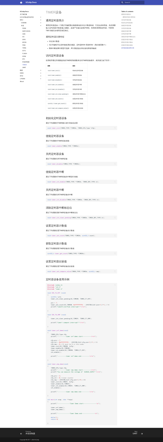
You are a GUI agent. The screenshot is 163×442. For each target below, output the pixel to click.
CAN (23, 34)
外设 (22, 25)
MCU (21, 20)
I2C (23, 37)
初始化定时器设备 (127, 23)
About (22, 81)
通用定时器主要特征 (129, 17)
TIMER (24, 65)
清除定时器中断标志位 (128, 37)
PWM (24, 28)
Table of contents (127, 11)
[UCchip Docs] (21, 2)
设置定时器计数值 (127, 39)
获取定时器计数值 (127, 42)
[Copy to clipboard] (115, 128)
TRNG (24, 48)
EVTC (24, 51)
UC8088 (23, 23)
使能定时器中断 (126, 31)
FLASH (24, 53)
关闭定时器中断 (126, 34)
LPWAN (22, 79)
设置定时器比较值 (127, 45)
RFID (21, 76)
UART (24, 67)
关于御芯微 (23, 14)
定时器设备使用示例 (127, 48)
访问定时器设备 (126, 20)
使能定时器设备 (126, 25)
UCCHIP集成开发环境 (27, 17)
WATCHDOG (26, 31)
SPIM (24, 56)
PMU (24, 45)
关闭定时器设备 (126, 28)
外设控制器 (25, 62)
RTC (23, 59)
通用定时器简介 (126, 14)
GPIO (24, 39)
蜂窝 (21, 70)
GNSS (22, 73)
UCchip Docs (24, 11)
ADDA (24, 42)
